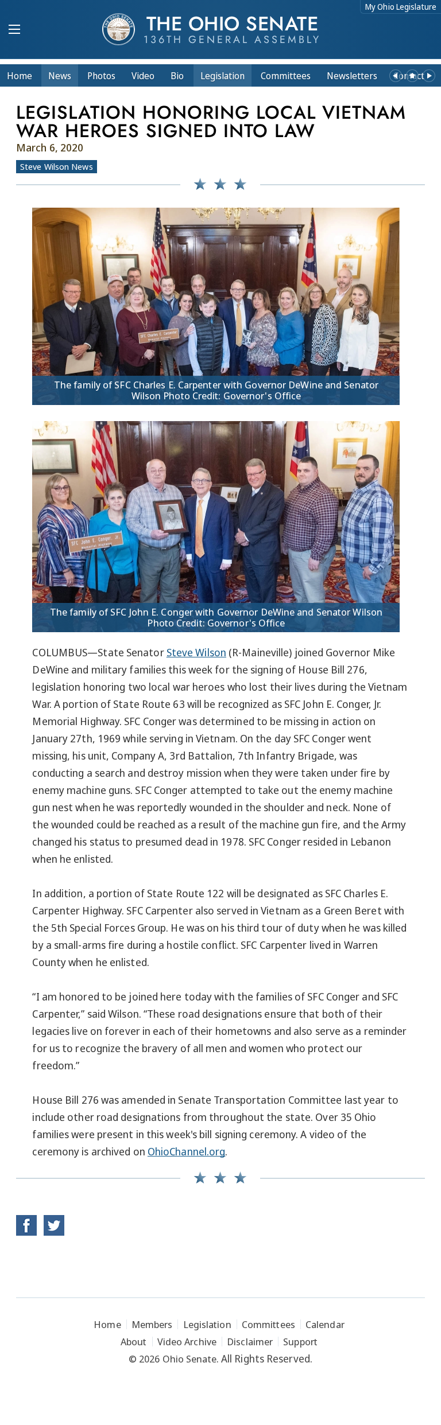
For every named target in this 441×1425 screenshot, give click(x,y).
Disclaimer (250, 1341)
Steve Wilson (196, 652)
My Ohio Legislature (400, 6)
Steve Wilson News (56, 166)
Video (142, 75)
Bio (177, 75)
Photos (101, 75)
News (59, 75)
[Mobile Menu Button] (14, 30)
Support (300, 1341)
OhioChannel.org (187, 1151)
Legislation (222, 75)
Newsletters (352, 75)
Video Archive (186, 1341)
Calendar (325, 1324)
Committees (286, 75)
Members (152, 1324)
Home (19, 75)
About (134, 1341)
